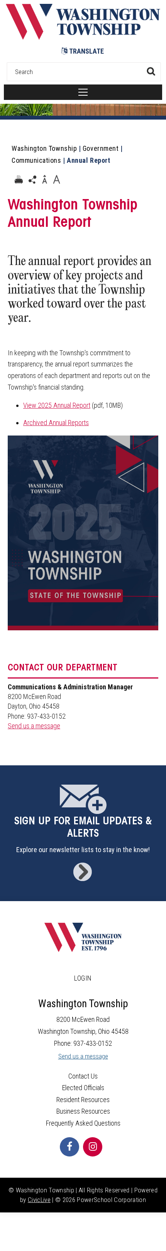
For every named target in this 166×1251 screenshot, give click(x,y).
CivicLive (39, 1200)
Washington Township (44, 148)
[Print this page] (19, 180)
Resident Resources (83, 1100)
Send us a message (34, 726)
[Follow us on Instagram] (92, 1146)
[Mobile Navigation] (83, 92)
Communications (36, 160)
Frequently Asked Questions (83, 1123)
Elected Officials (83, 1088)
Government (101, 148)
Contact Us (83, 1076)
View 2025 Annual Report (56, 405)
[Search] (150, 71)
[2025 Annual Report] (83, 637)
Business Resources (83, 1111)
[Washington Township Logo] (83, 37)
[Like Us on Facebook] (69, 1146)
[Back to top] (158, 1235)
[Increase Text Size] (56, 180)
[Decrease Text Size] (44, 180)
